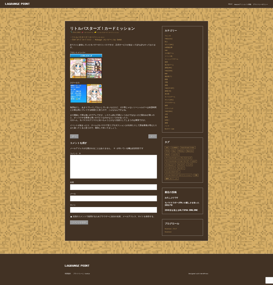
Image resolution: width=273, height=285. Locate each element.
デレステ (181, 165)
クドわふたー (170, 165)
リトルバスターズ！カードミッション (108, 32)
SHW (166, 50)
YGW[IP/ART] (169, 88)
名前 (72, 182)
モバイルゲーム (88, 32)
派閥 (166, 85)
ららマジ (175, 154)
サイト (73, 205)
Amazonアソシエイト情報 (242, 4)
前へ (74, 136)
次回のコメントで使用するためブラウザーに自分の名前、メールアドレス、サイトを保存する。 (114, 217)
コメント (75, 154)
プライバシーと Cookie (81, 274)
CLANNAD (175, 147)
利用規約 (68, 274)
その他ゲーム (169, 53)
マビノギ (168, 36)
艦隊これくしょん (172, 179)
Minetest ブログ (171, 229)
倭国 (166, 117)
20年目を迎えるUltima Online (181, 210)
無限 (166, 105)
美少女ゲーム (169, 65)
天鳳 (166, 82)
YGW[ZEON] (168, 71)
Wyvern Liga (169, 129)
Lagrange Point (17, 3)
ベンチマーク (170, 168)
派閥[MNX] (168, 68)
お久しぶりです (171, 197)
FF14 (167, 151)
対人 (166, 42)
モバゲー (181, 168)
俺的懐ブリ (168, 76)
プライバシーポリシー (260, 4)
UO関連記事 (168, 47)
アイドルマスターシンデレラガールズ (178, 158)
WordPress (204, 274)
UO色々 (167, 120)
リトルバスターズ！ (172, 172)
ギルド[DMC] (169, 44)
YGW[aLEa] (168, 39)
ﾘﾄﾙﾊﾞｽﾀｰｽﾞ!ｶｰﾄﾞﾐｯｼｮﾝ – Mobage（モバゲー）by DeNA (97, 40)
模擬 (166, 79)
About (230, 4)
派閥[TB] (168, 91)
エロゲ (193, 161)
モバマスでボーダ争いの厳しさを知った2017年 (182, 203)
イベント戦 (168, 56)
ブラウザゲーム (170, 103)
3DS (167, 147)
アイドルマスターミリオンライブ (177, 161)
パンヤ (167, 126)
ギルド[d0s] (169, 100)
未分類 (167, 94)
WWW (166, 74)
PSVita (180, 151)
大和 (166, 114)
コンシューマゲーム (171, 59)
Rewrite (190, 151)
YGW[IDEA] (168, 111)
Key (173, 151)
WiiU (167, 154)
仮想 (166, 62)
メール (73, 194)
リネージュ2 (169, 108)
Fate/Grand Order (188, 147)
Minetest (168, 232)
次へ (153, 136)
